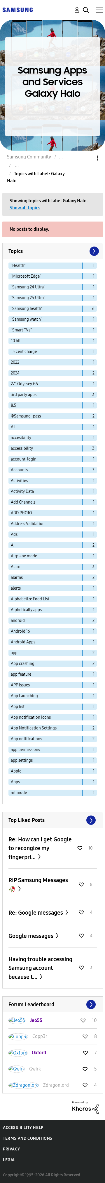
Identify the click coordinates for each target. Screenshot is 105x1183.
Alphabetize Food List (30, 599)
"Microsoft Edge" (26, 276)
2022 (15, 362)
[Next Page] (94, 251)
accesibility (21, 437)
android (18, 620)
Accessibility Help (23, 1127)
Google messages (31, 935)
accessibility (22, 448)
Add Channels (23, 502)
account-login (23, 459)
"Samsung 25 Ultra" (28, 297)
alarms (17, 577)
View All (53, 820)
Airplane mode (24, 556)
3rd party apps (23, 394)
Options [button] (87, 158)
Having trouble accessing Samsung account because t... (40, 968)
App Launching (24, 695)
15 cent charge (24, 351)
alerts (16, 588)
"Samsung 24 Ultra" (28, 287)
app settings (22, 760)
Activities (19, 480)
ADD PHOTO (21, 513)
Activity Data (22, 491)
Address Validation (28, 523)
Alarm (16, 566)
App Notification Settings (34, 728)
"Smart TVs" (21, 330)
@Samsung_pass (26, 416)
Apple (16, 771)
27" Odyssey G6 (24, 383)
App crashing (22, 663)
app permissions (25, 749)
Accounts (19, 470)
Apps (15, 781)
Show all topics (25, 207)
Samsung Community (29, 157)
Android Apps (23, 642)
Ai (13, 545)
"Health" (18, 265)
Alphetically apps (26, 609)
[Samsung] (17, 9)
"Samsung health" (27, 308)
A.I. (13, 426)
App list (17, 706)
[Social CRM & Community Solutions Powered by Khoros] (85, 1107)
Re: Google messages (36, 912)
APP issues (20, 685)
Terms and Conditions (27, 1138)
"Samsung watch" (26, 319)
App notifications (26, 738)
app (14, 652)
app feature (21, 674)
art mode (19, 792)
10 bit (16, 340)
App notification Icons (31, 717)
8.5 (13, 405)
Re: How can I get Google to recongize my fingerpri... (40, 848)
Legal (9, 1159)
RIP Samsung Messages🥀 (38, 885)
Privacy (11, 1149)
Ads (14, 534)
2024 (15, 373)
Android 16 (20, 631)
